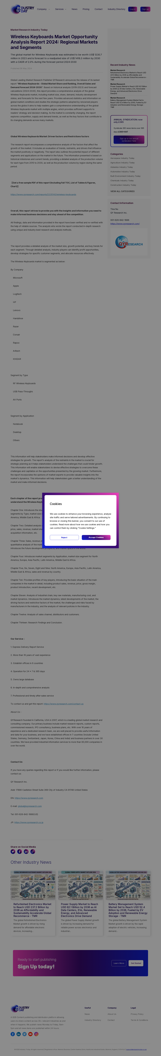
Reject (64, 537)
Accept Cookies (96, 537)
